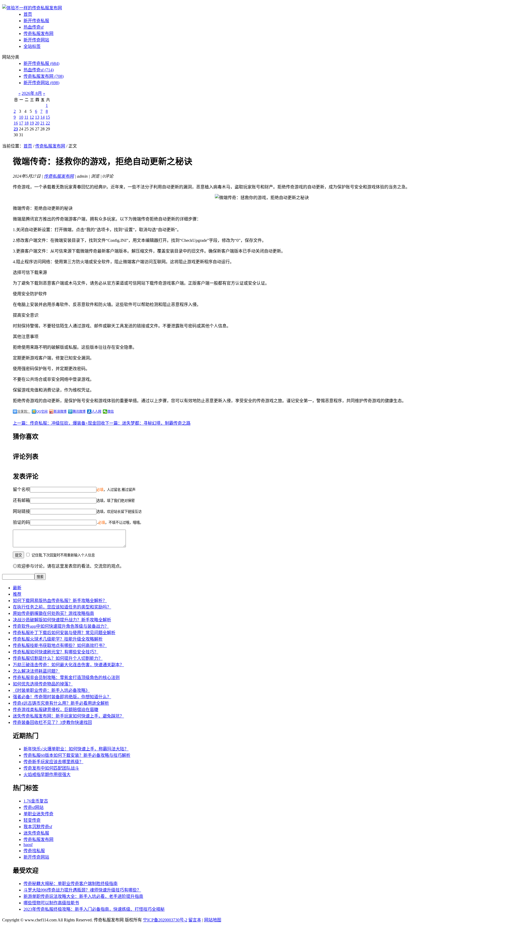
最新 (17, 587)
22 (48, 123)
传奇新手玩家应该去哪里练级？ (53, 761)
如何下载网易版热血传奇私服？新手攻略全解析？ (60, 600)
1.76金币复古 (36, 801)
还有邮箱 (21, 500)
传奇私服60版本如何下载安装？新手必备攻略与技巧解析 (77, 755)
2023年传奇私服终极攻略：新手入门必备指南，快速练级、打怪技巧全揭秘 (94, 909)
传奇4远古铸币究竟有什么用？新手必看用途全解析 (61, 703)
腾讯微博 (79, 411)
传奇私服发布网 (38, 33)
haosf (28, 844)
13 (37, 117)
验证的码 (21, 522)
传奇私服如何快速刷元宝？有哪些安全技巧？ (55, 652)
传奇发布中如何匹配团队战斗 (51, 768)
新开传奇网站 (36, 40)
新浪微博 (60, 411)
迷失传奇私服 (36, 833)
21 (42, 123)
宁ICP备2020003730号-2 (165, 920)
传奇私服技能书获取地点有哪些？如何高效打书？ (60, 645)
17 (21, 123)
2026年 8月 (32, 93)
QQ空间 (42, 411)
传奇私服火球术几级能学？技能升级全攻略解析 (58, 639)
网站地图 (212, 920)
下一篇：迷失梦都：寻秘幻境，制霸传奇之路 (148, 423)
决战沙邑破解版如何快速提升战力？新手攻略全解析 (62, 620)
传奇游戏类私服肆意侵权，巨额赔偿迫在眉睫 (55, 709)
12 (32, 117)
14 (42, 117)
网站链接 (21, 511)
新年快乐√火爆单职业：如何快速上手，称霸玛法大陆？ (76, 749)
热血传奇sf (34, 27)
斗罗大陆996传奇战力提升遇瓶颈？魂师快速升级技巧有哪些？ (82, 890)
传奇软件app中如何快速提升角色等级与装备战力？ (61, 626)
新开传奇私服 (36, 20)
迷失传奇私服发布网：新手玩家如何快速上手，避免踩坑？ (68, 716)
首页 (28, 14)
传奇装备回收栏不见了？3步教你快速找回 (52, 722)
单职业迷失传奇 (38, 814)
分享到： (23, 411)
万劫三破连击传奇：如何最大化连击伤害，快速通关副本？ (68, 664)
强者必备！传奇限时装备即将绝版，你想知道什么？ (62, 697)
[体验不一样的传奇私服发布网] (32, 8)
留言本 (194, 920)
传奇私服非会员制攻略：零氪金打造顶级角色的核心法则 (66, 677)
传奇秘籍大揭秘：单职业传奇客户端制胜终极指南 (71, 883)
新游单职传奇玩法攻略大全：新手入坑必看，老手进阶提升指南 (83, 896)
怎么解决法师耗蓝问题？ (36, 671)
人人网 (96, 411)
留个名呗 (21, 489)
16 (16, 123)
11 (26, 117)
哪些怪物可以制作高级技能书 (51, 903)
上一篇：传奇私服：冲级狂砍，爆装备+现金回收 (59, 423)
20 (37, 123)
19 (32, 123)
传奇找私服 (34, 850)
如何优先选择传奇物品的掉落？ (43, 684)
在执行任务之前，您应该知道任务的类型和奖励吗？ (62, 607)
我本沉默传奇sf (38, 826)
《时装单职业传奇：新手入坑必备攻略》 (51, 690)
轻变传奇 (32, 820)
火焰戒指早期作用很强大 (47, 774)
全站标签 (32, 46)
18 (26, 123)
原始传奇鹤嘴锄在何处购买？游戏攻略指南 (53, 613)
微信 (110, 411)
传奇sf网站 (34, 807)
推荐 (17, 594)
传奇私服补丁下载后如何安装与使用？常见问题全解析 (64, 632)
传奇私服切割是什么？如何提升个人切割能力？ (58, 658)
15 (48, 117)
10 (21, 117)
